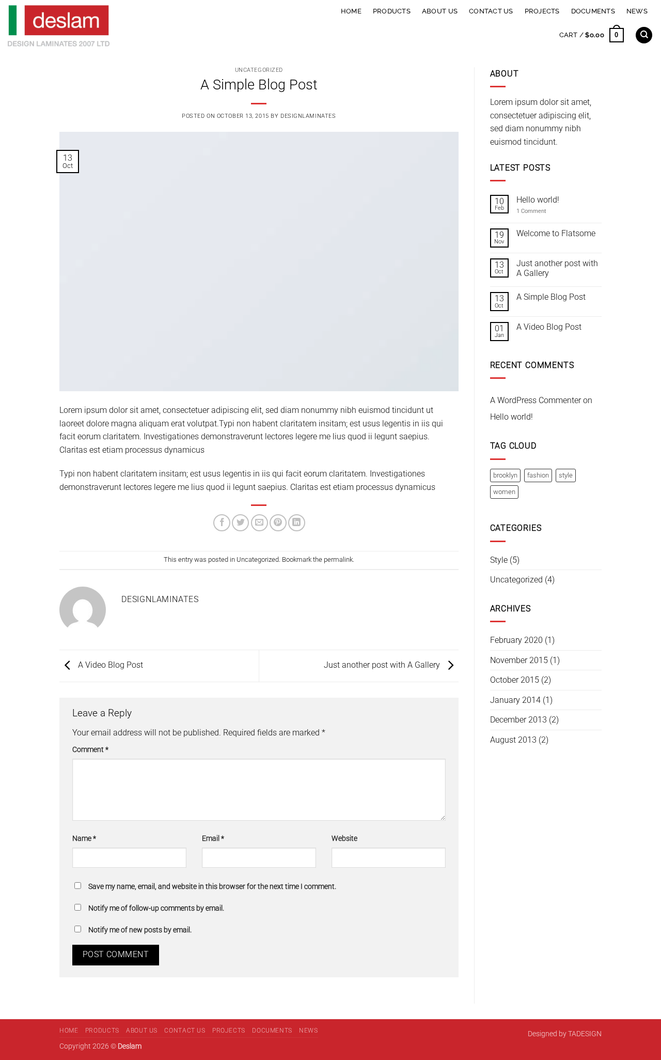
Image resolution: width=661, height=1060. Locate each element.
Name (84, 838)
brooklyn (505, 475)
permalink (338, 559)
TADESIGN (585, 1034)
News (637, 11)
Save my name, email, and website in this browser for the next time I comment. (212, 886)
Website (344, 838)
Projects (542, 11)
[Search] (644, 35)
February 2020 (516, 640)
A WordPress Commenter (535, 400)
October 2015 (514, 680)
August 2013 (513, 740)
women (504, 492)
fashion (538, 475)
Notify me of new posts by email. (140, 930)
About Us (440, 11)
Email (213, 838)
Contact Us (491, 11)
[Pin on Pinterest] (278, 522)
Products (392, 11)
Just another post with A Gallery (383, 665)
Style (499, 560)
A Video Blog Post (109, 665)
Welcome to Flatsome (555, 233)
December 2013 (518, 720)
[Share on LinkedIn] (296, 522)
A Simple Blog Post (551, 297)
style (566, 475)
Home (351, 11)
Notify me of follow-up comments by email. (156, 908)
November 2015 (519, 660)
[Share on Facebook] (221, 522)
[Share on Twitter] (240, 522)
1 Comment (538, 211)
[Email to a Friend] (259, 522)
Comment (90, 749)
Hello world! (537, 200)
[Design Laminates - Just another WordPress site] (131, 26)
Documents (593, 11)
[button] (591, 35)
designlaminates (308, 116)
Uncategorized (259, 70)
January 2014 (515, 700)
